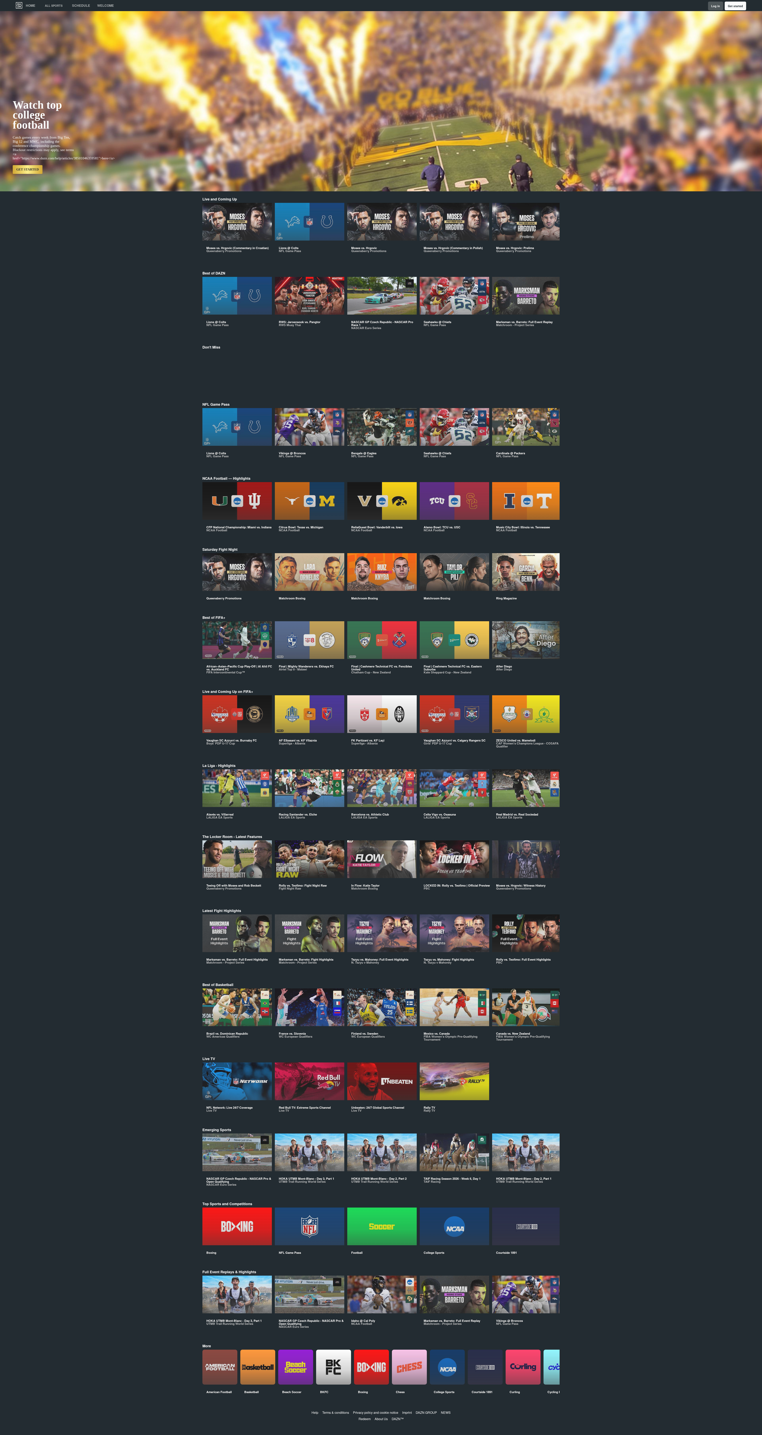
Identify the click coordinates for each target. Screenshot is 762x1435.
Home (30, 5)
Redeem (365, 1419)
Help (315, 1412)
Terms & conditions (335, 1412)
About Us (381, 1419)
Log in (715, 6)
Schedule (81, 5)
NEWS (446, 1412)
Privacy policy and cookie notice (375, 1412)
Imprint (407, 1412)
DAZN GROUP (426, 1412)
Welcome (105, 5)
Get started (735, 6)
